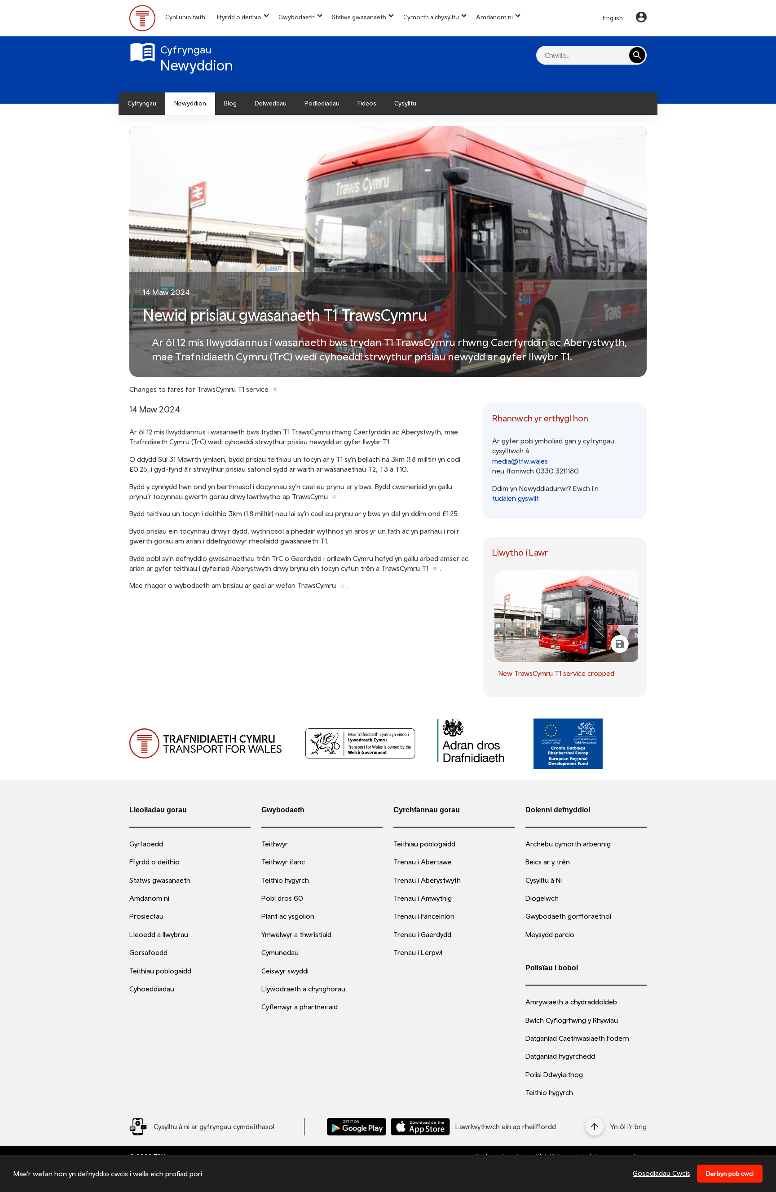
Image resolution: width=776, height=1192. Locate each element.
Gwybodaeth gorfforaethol (568, 916)
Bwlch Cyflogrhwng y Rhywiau (571, 1020)
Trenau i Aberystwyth (427, 880)
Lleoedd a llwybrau (158, 934)
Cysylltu (405, 103)
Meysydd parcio (549, 934)
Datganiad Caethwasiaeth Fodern (577, 1038)
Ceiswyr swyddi (285, 971)
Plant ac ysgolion (287, 916)
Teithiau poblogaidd (160, 971)
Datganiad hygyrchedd (560, 1056)
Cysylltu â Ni (543, 880)
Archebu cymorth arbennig (568, 844)
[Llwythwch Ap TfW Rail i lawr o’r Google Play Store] (356, 1126)
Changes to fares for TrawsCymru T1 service (199, 389)
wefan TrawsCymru (306, 585)
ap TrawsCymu (305, 496)
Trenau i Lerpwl (417, 952)
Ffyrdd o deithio (239, 17)
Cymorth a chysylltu (431, 17)
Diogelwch (542, 898)
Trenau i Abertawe (422, 862)
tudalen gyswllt (515, 498)
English (613, 18)
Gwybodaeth (296, 17)
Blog (230, 103)
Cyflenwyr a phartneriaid (299, 1007)
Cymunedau (280, 952)
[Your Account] (641, 18)
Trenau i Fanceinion (423, 916)
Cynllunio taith (185, 17)
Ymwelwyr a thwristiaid (296, 934)
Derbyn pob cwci (730, 1173)
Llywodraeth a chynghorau (303, 989)
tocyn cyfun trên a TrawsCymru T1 (374, 568)
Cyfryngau (142, 103)
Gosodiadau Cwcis (661, 1173)
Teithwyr (274, 844)
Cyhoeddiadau (151, 989)
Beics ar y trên (547, 862)
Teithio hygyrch (285, 880)
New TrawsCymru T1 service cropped (556, 673)
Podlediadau (322, 103)
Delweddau (271, 103)
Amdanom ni (494, 17)
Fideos (366, 103)
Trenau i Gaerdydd (422, 934)
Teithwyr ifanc (283, 862)
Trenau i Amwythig (422, 898)
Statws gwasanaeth (359, 17)
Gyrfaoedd (146, 844)
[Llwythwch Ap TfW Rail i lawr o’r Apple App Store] (420, 1126)
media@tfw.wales (520, 461)
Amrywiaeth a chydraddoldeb (571, 1002)
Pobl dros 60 (282, 898)
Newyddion (190, 103)
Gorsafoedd (148, 952)
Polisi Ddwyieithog (554, 1074)
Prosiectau (146, 916)
